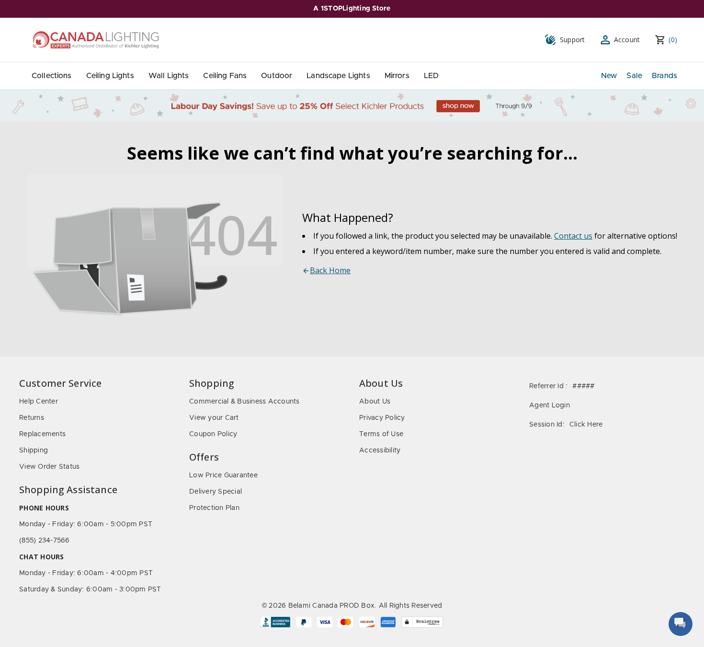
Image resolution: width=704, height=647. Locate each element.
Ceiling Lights (110, 76)
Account (627, 39)
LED (431, 76)
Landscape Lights (338, 76)
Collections (52, 76)
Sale (634, 76)
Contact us (573, 236)
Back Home (330, 270)
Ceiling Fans (225, 76)
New (609, 76)
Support (572, 39)
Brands (664, 76)
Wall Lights (168, 76)
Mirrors (397, 76)
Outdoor (276, 76)
